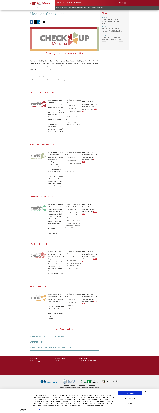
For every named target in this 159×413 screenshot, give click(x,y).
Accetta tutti (130, 393)
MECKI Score (57, 360)
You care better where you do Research (88, 360)
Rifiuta (130, 403)
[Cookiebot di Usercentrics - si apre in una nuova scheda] (22, 410)
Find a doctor (77, 3)
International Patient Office (35, 361)
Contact (58, 3)
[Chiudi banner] (145, 391)
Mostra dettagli (37, 409)
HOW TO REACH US (67, 3)
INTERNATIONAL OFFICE (61, 8)
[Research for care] (40, 3)
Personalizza (129, 398)
